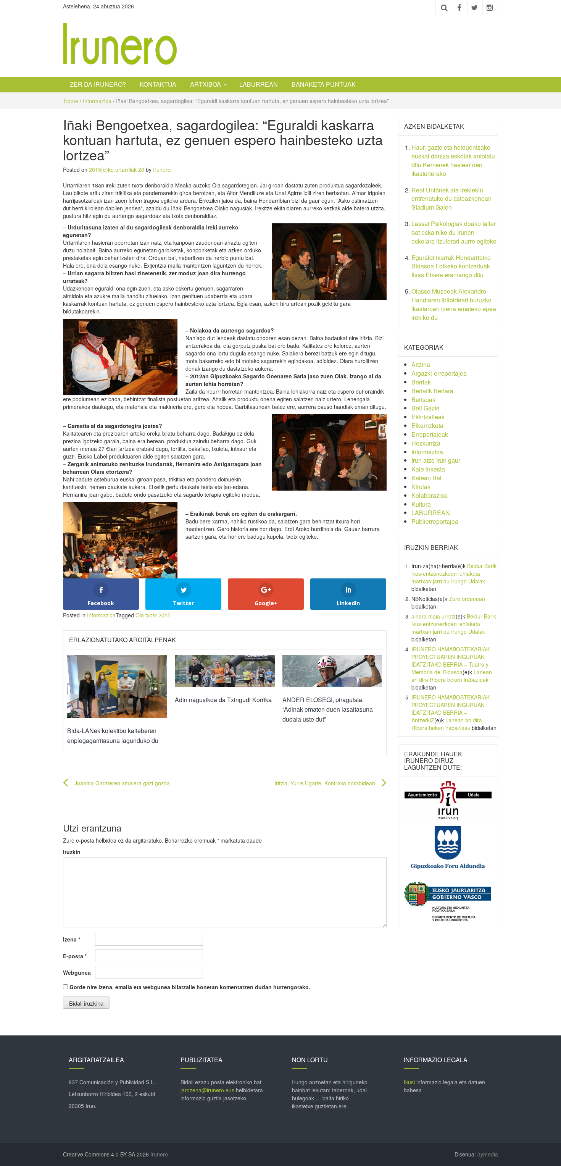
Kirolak (420, 486)
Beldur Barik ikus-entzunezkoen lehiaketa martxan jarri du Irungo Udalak (454, 573)
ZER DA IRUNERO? (98, 84)
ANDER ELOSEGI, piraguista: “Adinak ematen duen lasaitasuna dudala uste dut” (327, 709)
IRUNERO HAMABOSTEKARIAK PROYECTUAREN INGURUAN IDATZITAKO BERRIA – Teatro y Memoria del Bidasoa (450, 660)
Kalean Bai (426, 477)
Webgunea (77, 972)
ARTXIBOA (205, 84)
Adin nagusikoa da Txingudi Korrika (223, 699)
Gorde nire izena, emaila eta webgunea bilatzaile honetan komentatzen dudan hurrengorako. (189, 987)
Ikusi (409, 1082)
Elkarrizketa (427, 425)
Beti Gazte (425, 408)
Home (71, 101)
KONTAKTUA (158, 84)
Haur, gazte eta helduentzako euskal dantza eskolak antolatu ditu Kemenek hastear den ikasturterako (453, 160)
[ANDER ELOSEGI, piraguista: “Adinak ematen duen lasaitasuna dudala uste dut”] (332, 670)
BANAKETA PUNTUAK (324, 84)
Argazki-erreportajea (439, 373)
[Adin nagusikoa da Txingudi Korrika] (225, 670)
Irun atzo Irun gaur (435, 460)
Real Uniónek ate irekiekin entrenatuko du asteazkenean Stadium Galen (451, 199)
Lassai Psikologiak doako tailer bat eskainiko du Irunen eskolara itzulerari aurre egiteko (454, 232)
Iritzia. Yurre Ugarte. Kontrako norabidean (324, 783)
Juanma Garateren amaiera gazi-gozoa (122, 783)
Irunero (162, 169)
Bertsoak (423, 399)
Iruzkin (72, 852)
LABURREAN (258, 84)
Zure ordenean (467, 598)
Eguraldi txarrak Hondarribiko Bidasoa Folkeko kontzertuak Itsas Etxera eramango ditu (451, 266)
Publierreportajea (434, 521)
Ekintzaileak (428, 416)
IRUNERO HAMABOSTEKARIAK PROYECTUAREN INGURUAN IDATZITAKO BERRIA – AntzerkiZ (450, 708)
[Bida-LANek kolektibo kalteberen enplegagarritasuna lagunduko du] (117, 686)
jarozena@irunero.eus (207, 1090)
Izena (71, 939)
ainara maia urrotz (433, 616)
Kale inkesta (428, 469)
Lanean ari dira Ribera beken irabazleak (451, 675)
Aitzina (420, 364)
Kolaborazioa (429, 495)
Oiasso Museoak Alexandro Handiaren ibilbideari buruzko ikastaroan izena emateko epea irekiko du (453, 304)
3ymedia (487, 1154)
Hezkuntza (425, 443)
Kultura (421, 504)
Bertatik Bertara (432, 390)
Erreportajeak (429, 434)
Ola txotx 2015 (153, 615)
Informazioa (97, 101)
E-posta (75, 956)
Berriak (421, 382)
